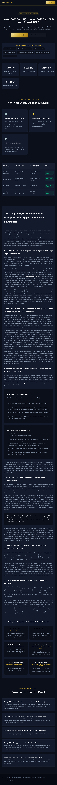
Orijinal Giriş (51, 2)
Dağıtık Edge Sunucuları (10, 48)
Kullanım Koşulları (21, 780)
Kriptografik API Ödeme (10, 52)
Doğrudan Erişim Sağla (19, 35)
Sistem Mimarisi (5, 780)
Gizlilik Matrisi (13, 780)
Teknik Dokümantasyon (37, 35)
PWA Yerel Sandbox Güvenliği (42, 52)
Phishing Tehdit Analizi (38, 48)
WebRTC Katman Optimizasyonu (25, 52)
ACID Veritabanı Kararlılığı (10, 56)
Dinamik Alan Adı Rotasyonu (24, 48)
